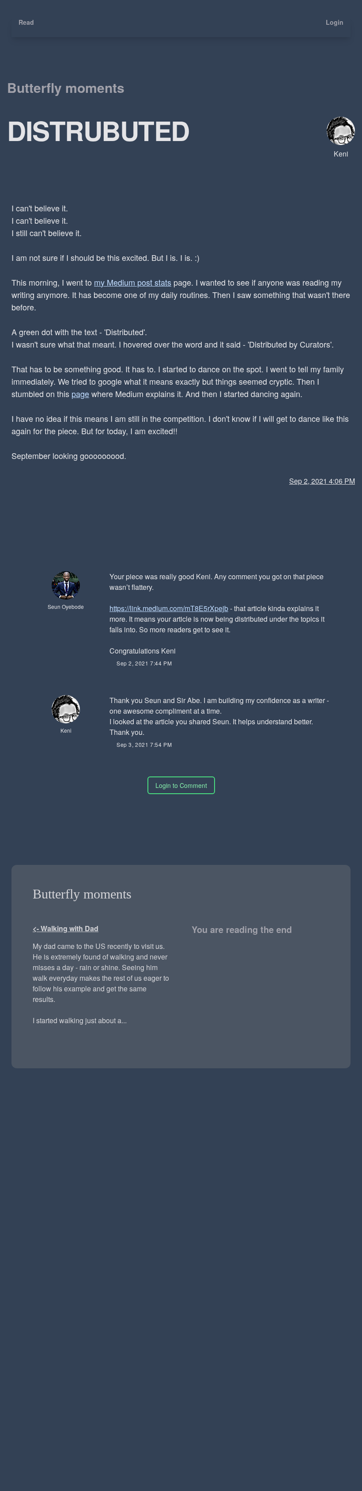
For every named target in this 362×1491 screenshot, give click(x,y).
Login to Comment (181, 785)
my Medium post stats (132, 282)
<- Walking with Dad (65, 928)
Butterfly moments (65, 88)
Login (334, 22)
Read (26, 22)
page (80, 393)
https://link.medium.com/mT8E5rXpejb (168, 608)
